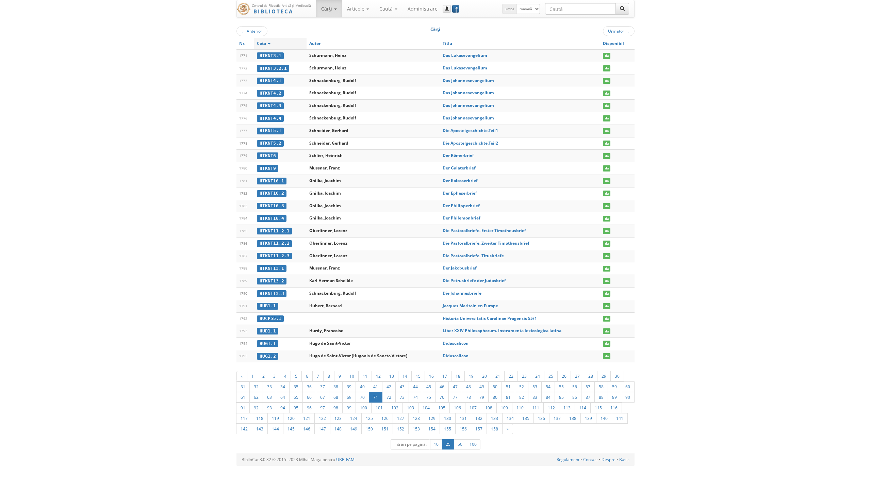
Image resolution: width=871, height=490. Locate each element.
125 (369, 418)
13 (391, 376)
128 (416, 418)
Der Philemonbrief (461, 218)
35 (296, 386)
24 (537, 376)
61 (243, 397)
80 (495, 397)
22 (511, 376)
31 (243, 386)
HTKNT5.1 (270, 130)
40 (362, 386)
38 (335, 386)
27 (577, 376)
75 (428, 397)
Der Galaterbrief (459, 168)
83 (534, 397)
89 (614, 397)
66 (309, 397)
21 (497, 376)
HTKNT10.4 (272, 218)
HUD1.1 (268, 330)
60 (627, 386)
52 (521, 386)
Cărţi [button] (327, 8)
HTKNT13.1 (272, 268)
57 (588, 386)
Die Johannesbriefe (462, 293)
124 (353, 418)
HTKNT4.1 (270, 80)
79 (481, 397)
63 (269, 397)
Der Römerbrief (458, 155)
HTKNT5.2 (270, 143)
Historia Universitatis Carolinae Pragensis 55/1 (490, 318)
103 (410, 407)
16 (431, 376)
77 (455, 397)
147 (322, 428)
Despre (608, 459)
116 (614, 407)
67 (322, 397)
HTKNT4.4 (270, 118)
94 (282, 407)
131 (463, 418)
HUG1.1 (268, 343)
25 (550, 376)
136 (541, 418)
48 (468, 386)
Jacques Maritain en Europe (470, 306)
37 (322, 386)
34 (282, 386)
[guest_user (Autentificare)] (447, 9)
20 (484, 376)
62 (256, 397)
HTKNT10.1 (272, 180)
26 (564, 376)
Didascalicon (456, 343)
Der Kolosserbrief (460, 180)
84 (548, 397)
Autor (315, 43)
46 (442, 386)
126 (385, 418)
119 (275, 418)
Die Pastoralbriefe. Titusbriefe (473, 256)
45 (428, 386)
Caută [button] (386, 8)
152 (400, 428)
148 (338, 428)
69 (349, 397)
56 (574, 386)
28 (590, 376)
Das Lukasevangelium (465, 55)
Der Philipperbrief (461, 206)
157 (478, 428)
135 (525, 418)
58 (601, 386)
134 (510, 418)
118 (259, 418)
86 (574, 397)
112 (551, 407)
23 (524, 376)
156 (463, 428)
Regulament (568, 459)
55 (561, 386)
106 (457, 407)
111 (535, 407)
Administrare (423, 8)
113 (567, 407)
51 (508, 386)
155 (447, 428)
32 (256, 386)
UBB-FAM (345, 459)
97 (322, 407)
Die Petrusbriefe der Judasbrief (474, 280)
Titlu (447, 43)
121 (306, 418)
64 (282, 397)
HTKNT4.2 (270, 93)
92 (256, 407)
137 (557, 418)
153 (416, 428)
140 (604, 418)
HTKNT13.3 (272, 293)
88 (601, 397)
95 (296, 407)
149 (353, 428)
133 (494, 418)
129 (432, 418)
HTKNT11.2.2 (275, 243)
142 (244, 428)
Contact (590, 459)
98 (335, 407)
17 (444, 376)
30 (617, 376)
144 (275, 428)
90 (627, 397)
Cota (262, 43)
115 (598, 407)
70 (362, 397)
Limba (509, 8)
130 (447, 418)
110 (520, 407)
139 (588, 418)
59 (614, 386)
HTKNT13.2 (272, 280)
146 (306, 428)
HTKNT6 (268, 155)
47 (455, 386)
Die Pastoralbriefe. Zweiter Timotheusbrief (486, 243)
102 (394, 407)
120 (291, 418)
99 (349, 407)
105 (441, 407)
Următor (618, 31)
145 (291, 428)
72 (389, 397)
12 (378, 376)
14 (404, 376)
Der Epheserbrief (460, 193)
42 (389, 386)
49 (481, 386)
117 (244, 418)
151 (385, 428)
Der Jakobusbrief (460, 268)
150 (369, 428)
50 (495, 386)
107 (473, 407)
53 (534, 386)
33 (269, 386)
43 (402, 386)
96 (309, 407)
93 (269, 407)
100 (363, 407)
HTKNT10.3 (272, 205)
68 (335, 397)
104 (426, 407)
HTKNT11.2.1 (275, 230)
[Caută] (622, 9)
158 (494, 428)
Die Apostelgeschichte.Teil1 (470, 130)
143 (259, 428)
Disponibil (613, 43)
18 (458, 376)
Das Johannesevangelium (468, 80)
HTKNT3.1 (270, 55)
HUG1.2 (268, 356)
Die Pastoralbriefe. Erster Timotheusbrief (484, 230)
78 (468, 397)
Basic (624, 459)
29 (604, 376)
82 (521, 397)
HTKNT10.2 (272, 193)
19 (471, 376)
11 (365, 376)
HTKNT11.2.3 (275, 255)
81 (508, 397)
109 (504, 407)
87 (588, 397)
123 (338, 418)
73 (402, 397)
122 (322, 418)
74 (415, 397)
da (607, 55)
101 (379, 407)
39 (349, 386)
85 (561, 397)
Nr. (242, 43)
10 (351, 376)
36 (309, 386)
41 (375, 386)
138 (572, 418)
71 (375, 397)
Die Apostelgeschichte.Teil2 (470, 143)
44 (415, 386)
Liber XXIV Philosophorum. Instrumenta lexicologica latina (502, 330)
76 (442, 397)
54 (548, 386)
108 (488, 407)
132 (478, 418)
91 (243, 407)
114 (582, 407)
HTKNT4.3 (270, 105)
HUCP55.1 (270, 318)
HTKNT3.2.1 (273, 68)
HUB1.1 (268, 305)
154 (432, 428)
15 (418, 376)
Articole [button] (356, 8)
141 (619, 418)
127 (400, 418)
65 (296, 397)
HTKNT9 (268, 168)
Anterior (252, 31)
